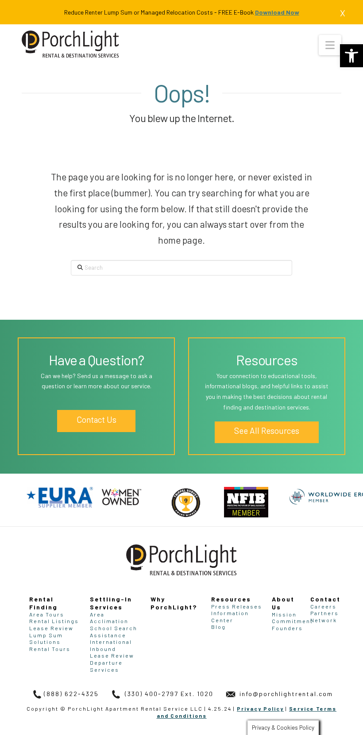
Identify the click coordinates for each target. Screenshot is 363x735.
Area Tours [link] (46, 614)
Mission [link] (284, 614)
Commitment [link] (292, 621)
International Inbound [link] (111, 645)
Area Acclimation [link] (109, 617)
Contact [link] (325, 599)
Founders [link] (287, 628)
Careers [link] (323, 606)
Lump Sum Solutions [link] (46, 638)
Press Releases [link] (236, 606)
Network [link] (323, 620)
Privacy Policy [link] (260, 708)
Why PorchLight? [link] (174, 603)
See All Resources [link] (266, 430)
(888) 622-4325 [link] (71, 693)
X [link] (342, 13)
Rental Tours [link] (49, 649)
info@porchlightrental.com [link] (285, 693)
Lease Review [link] (51, 628)
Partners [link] (324, 613)
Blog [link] (218, 627)
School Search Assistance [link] (113, 631)
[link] (351, 55)
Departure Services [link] (106, 666)
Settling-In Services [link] (111, 603)
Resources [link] (231, 599)
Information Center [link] (230, 616)
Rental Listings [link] (54, 621)
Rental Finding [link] (43, 603)
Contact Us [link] (96, 419)
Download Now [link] (277, 12)
